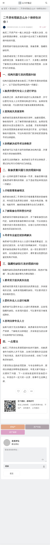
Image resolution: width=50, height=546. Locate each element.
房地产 (13, 427)
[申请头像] (44, 442)
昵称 (7, 466)
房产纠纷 (37, 427)
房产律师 (12, 432)
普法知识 (13, 9)
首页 (5, 9)
